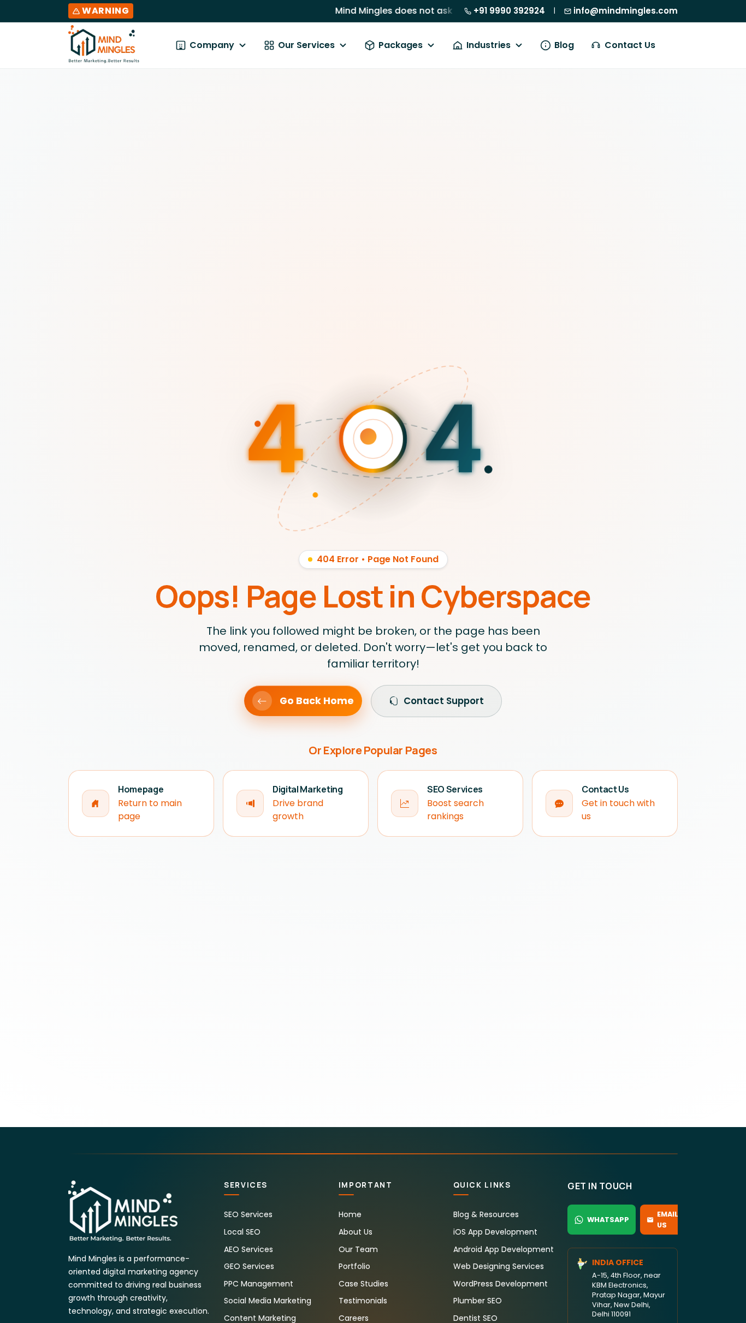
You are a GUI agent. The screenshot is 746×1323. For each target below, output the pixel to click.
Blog (564, 45)
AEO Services (248, 1249)
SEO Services (248, 1214)
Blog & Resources (486, 1214)
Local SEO (242, 1231)
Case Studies (363, 1283)
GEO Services (249, 1266)
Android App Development (503, 1249)
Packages (400, 45)
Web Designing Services (498, 1266)
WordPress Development (500, 1283)
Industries (488, 45)
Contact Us (630, 45)
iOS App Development (495, 1231)
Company (212, 45)
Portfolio (354, 1266)
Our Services (306, 45)
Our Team (358, 1249)
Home (350, 1214)
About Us (355, 1231)
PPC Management (258, 1283)
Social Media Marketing (267, 1300)
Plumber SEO (477, 1300)
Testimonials (363, 1300)
